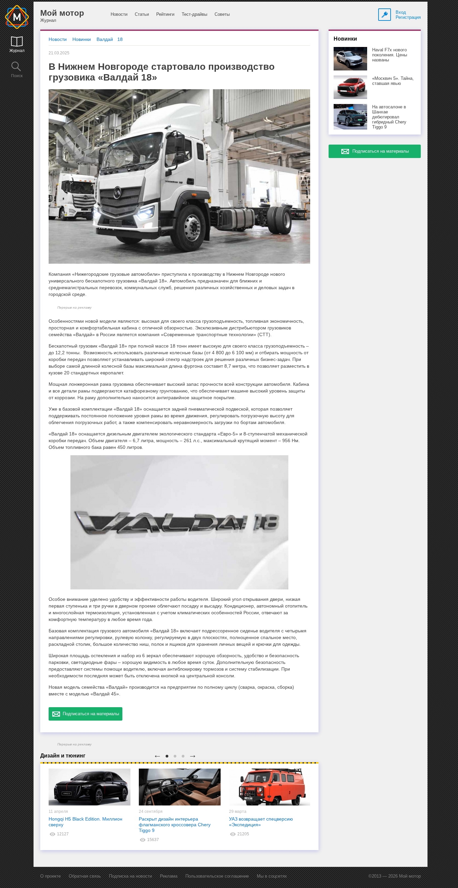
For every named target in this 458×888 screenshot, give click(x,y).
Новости (119, 14)
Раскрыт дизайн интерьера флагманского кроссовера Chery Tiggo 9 (175, 824)
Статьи (142, 14)
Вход (401, 12)
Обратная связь (85, 876)
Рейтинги (165, 14)
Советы (222, 14)
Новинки (81, 39)
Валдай (105, 39)
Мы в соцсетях (272, 876)
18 (120, 39)
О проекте (50, 876)
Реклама (168, 876)
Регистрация (408, 17)
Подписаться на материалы (89, 713)
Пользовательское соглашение (217, 876)
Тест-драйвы (194, 14)
